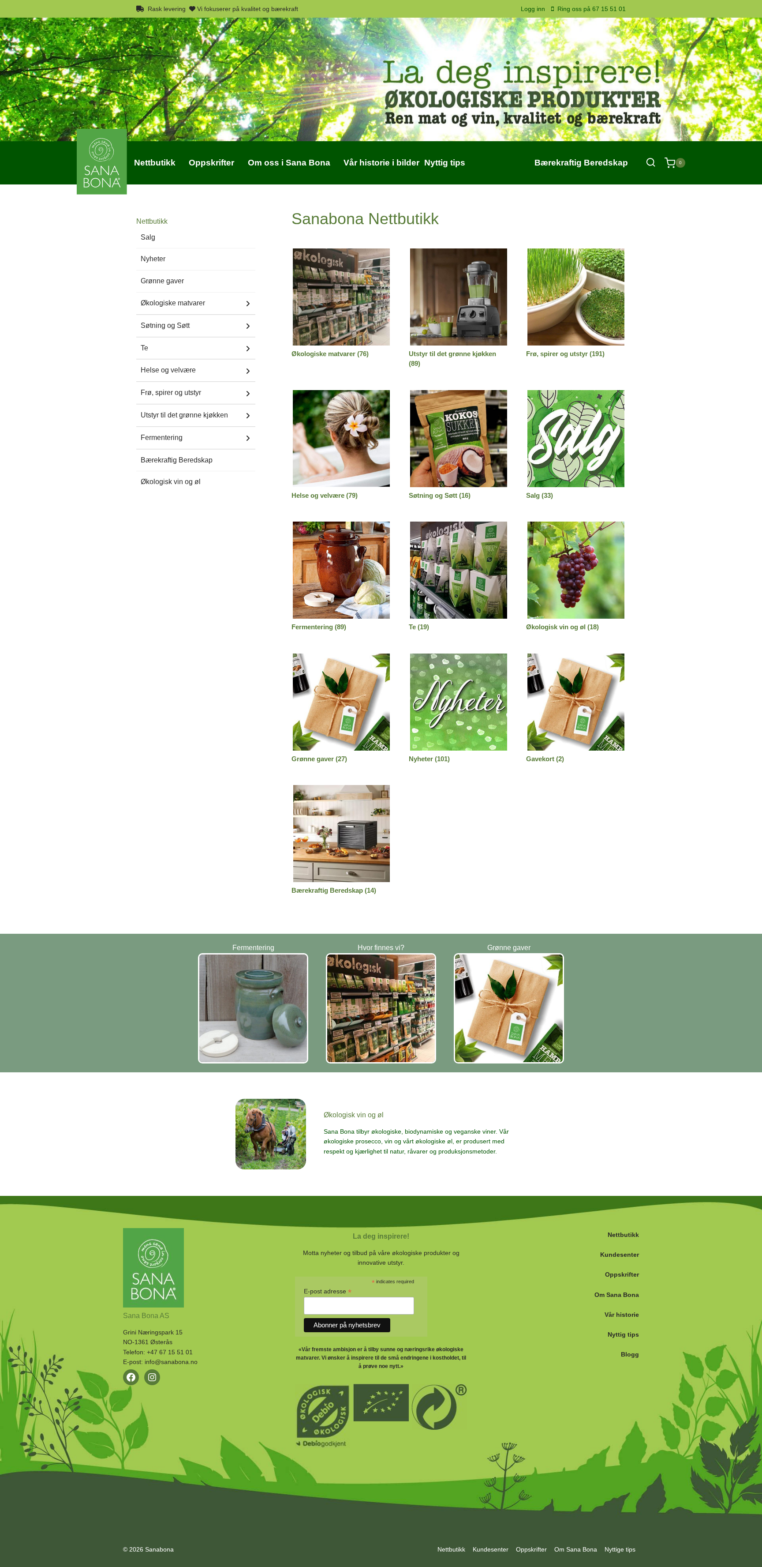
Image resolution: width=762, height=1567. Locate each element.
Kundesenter (619, 1254)
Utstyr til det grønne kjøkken (184, 415)
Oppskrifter (622, 1274)
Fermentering (162, 437)
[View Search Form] (651, 163)
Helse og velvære (168, 370)
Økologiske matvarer (173, 303)
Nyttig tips (623, 1334)
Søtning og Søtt (165, 325)
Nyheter (153, 259)
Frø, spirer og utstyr (171, 392)
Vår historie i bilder (381, 162)
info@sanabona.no (171, 1361)
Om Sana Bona (616, 1294)
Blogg (630, 1354)
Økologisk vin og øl (171, 481)
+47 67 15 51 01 (170, 1352)
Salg (148, 237)
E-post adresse (327, 1291)
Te (144, 348)
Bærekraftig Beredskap (581, 162)
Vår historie (622, 1314)
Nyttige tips (620, 1549)
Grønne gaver (162, 281)
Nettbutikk (623, 1234)
